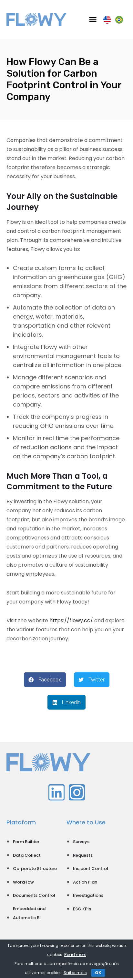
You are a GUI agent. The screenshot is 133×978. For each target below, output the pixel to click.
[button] (93, 19)
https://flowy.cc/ (71, 620)
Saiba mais (75, 972)
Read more (75, 954)
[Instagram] (77, 792)
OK (98, 972)
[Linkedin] (56, 792)
